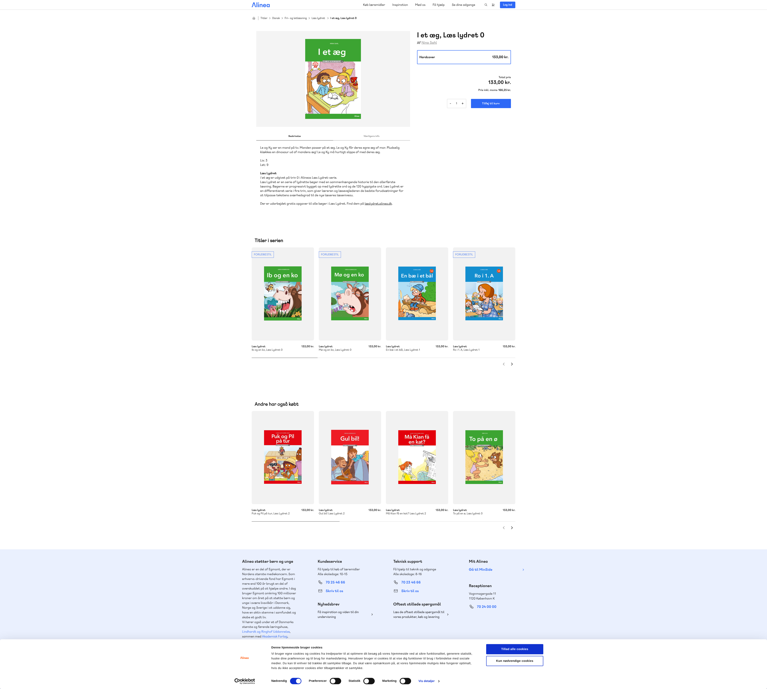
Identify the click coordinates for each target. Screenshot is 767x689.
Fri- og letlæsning (296, 18)
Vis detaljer (426, 681)
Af (419, 43)
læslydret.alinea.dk (378, 203)
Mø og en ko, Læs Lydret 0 (350, 294)
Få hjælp (439, 5)
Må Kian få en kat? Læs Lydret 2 (417, 457)
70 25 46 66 (335, 582)
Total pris (505, 77)
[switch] (335, 681)
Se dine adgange (463, 5)
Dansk (276, 18)
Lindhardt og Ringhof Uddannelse (266, 631)
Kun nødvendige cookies (514, 661)
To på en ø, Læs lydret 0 (484, 457)
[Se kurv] (493, 4)
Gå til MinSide (480, 569)
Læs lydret (318, 18)
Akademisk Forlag (274, 636)
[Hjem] (261, 4)
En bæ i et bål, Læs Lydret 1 (417, 294)
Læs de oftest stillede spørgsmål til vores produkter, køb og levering (418, 614)
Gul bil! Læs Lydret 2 (350, 457)
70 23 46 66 (411, 582)
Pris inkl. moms (488, 90)
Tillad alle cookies (514, 649)
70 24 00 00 (487, 606)
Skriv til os (334, 591)
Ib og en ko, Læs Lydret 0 (283, 294)
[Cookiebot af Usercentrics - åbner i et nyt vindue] (244, 681)
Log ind (507, 5)
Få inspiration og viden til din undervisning (338, 614)
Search (486, 4)
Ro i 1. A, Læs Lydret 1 (484, 294)
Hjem (254, 18)
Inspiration (400, 5)
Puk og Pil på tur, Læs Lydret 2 (283, 457)
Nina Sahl (429, 42)
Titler (263, 18)
